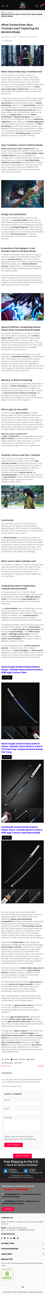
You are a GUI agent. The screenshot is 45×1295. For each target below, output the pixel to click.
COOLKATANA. (21, 1292)
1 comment (8, 40)
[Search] (7, 6)
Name (6, 1100)
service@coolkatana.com (16, 1228)
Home (3, 12)
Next (40, 1066)
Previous (7, 1066)
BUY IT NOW (7, 677)
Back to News (23, 1156)
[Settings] (37, 6)
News (10, 12)
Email (6, 1109)
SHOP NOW (7, 757)
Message (8, 1117)
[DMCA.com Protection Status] (7, 1280)
